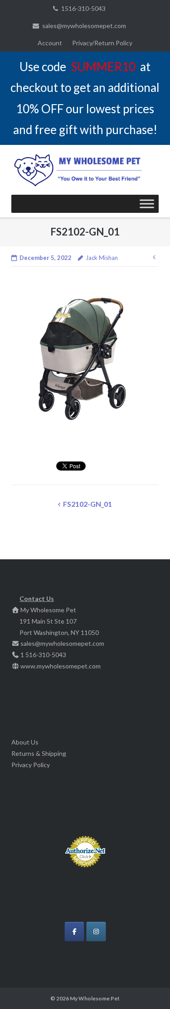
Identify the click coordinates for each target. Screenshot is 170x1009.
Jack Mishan (102, 257)
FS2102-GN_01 (87, 504)
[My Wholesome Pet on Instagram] (96, 932)
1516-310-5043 (83, 8)
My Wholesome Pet (95, 998)
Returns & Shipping (38, 753)
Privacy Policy (30, 765)
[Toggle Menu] (147, 203)
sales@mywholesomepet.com (84, 25)
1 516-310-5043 (43, 654)
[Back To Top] (147, 987)
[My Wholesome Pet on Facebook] (74, 932)
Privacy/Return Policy (102, 43)
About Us (25, 742)
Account (50, 43)
